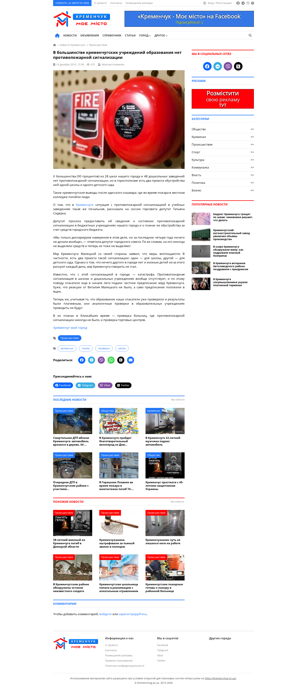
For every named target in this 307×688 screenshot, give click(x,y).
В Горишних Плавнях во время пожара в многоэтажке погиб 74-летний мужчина (116, 486)
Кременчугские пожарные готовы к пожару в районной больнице (164, 588)
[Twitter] (120, 360)
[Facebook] (81, 360)
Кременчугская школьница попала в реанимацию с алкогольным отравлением (118, 588)
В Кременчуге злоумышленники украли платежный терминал (230, 282)
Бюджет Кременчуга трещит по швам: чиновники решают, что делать (233, 217)
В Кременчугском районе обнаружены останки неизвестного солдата (71, 588)
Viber (160, 655)
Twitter (161, 660)
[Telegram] (91, 360)
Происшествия (70, 338)
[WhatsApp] (111, 360)
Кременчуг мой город (70, 327)
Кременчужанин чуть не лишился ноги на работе (163, 541)
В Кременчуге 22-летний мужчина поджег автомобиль (163, 441)
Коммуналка (223, 167)
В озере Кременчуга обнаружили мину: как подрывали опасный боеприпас (228, 251)
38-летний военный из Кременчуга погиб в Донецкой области (69, 543)
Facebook (162, 645)
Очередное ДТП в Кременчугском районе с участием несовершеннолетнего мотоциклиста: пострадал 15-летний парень (71, 486)
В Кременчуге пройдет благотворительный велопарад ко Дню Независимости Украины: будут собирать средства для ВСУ (117, 441)
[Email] (130, 360)
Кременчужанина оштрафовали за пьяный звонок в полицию (116, 543)
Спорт (223, 152)
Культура (223, 160)
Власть (223, 175)
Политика (223, 183)
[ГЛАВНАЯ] (57, 35)
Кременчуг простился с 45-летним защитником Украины (164, 486)
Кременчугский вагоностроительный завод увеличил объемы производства (231, 235)
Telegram (162, 650)
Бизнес (223, 190)
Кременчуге (84, 205)
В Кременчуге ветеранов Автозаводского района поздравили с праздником (230, 266)
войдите (105, 614)
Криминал (153, 410)
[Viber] (101, 360)
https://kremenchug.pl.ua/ (220, 678)
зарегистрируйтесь (133, 614)
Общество (107, 410)
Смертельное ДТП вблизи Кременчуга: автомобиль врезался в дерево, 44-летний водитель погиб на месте (72, 441)
